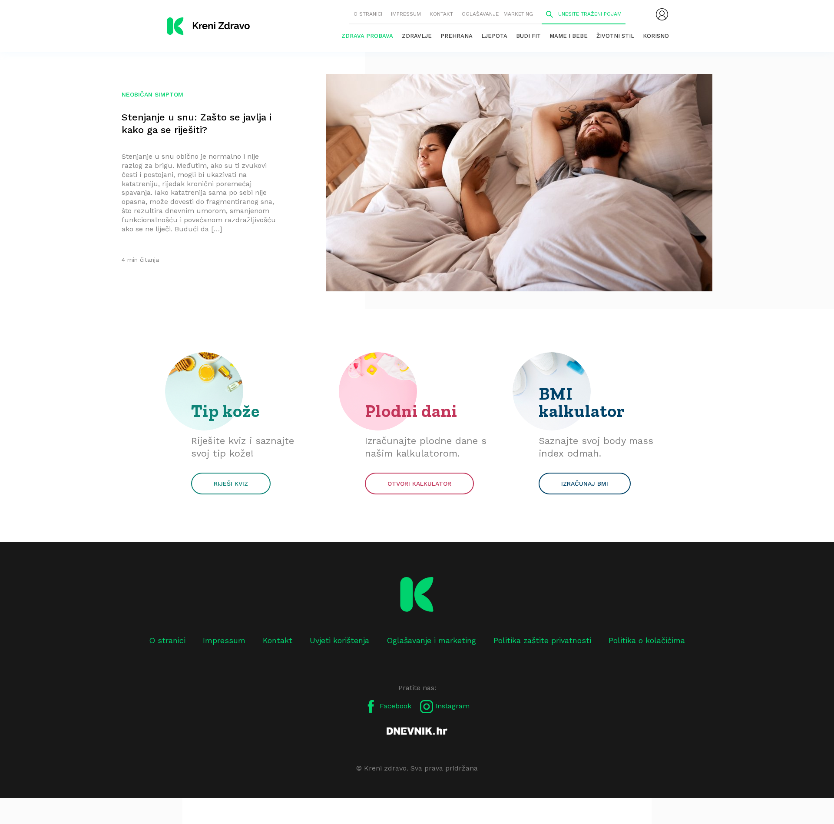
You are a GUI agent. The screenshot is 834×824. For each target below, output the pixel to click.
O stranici (368, 14)
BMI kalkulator (582, 402)
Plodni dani (411, 410)
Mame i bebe (568, 36)
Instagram (451, 706)
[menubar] (662, 14)
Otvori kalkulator (419, 483)
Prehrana (456, 36)
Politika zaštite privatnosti (542, 640)
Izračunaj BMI (584, 483)
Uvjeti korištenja (339, 640)
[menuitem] (662, 14)
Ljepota (494, 36)
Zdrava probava (367, 36)
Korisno (656, 36)
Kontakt (441, 14)
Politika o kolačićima (647, 640)
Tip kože (225, 410)
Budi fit (528, 36)
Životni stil (615, 36)
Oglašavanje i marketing (497, 14)
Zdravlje (417, 36)
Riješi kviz (231, 483)
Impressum (406, 14)
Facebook (394, 706)
